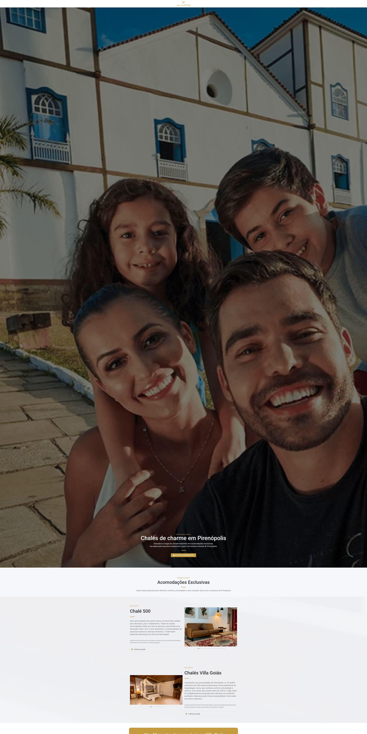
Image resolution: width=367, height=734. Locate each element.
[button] (186, 627)
